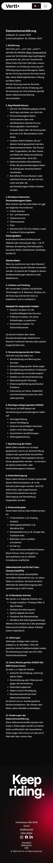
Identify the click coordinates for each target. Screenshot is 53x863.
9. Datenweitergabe (16, 507)
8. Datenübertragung (16, 475)
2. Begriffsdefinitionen (17, 105)
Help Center (26, 833)
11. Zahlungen (13, 637)
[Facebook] (26, 837)
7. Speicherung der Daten (19, 443)
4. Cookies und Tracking (18, 285)
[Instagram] (22, 837)
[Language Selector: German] (36, 6)
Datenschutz (26, 845)
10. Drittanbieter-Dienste (18, 595)
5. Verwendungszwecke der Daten (23, 352)
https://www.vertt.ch (36, 52)
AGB (26, 847)
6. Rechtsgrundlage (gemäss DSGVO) (25, 405)
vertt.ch (34, 108)
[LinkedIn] (31, 837)
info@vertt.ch (26, 829)
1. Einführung (13, 45)
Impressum (26, 842)
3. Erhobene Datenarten (18, 197)
